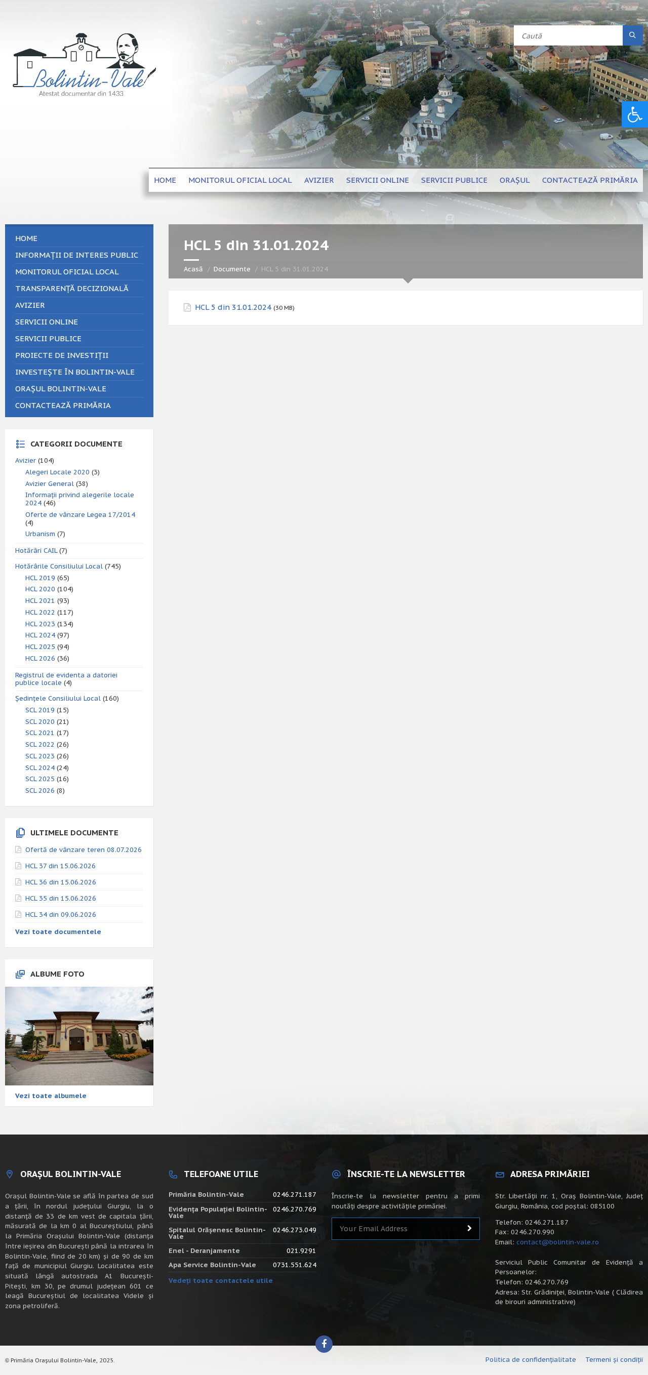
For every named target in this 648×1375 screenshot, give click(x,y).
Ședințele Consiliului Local (58, 698)
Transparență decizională (72, 288)
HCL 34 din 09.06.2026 (60, 914)
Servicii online (377, 180)
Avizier (319, 180)
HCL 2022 (40, 612)
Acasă (193, 269)
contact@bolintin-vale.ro (557, 1242)
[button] (635, 114)
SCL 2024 (40, 767)
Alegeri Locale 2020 (57, 472)
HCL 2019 (40, 578)
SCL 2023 (40, 756)
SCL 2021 (40, 733)
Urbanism (40, 534)
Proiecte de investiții (61, 355)
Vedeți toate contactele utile (221, 1280)
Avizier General (49, 483)
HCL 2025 (40, 646)
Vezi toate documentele (58, 931)
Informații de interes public (76, 255)
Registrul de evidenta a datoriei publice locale (66, 679)
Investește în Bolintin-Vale (75, 372)
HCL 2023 (40, 624)
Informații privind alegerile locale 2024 (79, 499)
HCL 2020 (40, 589)
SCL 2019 (40, 710)
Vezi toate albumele (51, 1095)
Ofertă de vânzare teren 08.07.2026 (83, 849)
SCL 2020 (40, 721)
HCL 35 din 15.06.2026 (60, 898)
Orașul (515, 180)
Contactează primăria (590, 180)
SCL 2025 (40, 779)
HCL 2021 (40, 600)
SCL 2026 (40, 790)
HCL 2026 (40, 658)
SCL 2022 (40, 744)
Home (165, 180)
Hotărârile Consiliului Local (59, 566)
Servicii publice (454, 180)
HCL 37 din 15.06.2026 (60, 866)
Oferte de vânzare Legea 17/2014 (80, 514)
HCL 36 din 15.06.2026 (60, 882)
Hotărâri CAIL (36, 550)
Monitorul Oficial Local (240, 180)
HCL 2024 (40, 635)
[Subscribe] (469, 1228)
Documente (232, 269)
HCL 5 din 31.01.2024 (233, 307)
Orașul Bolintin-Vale (60, 388)
